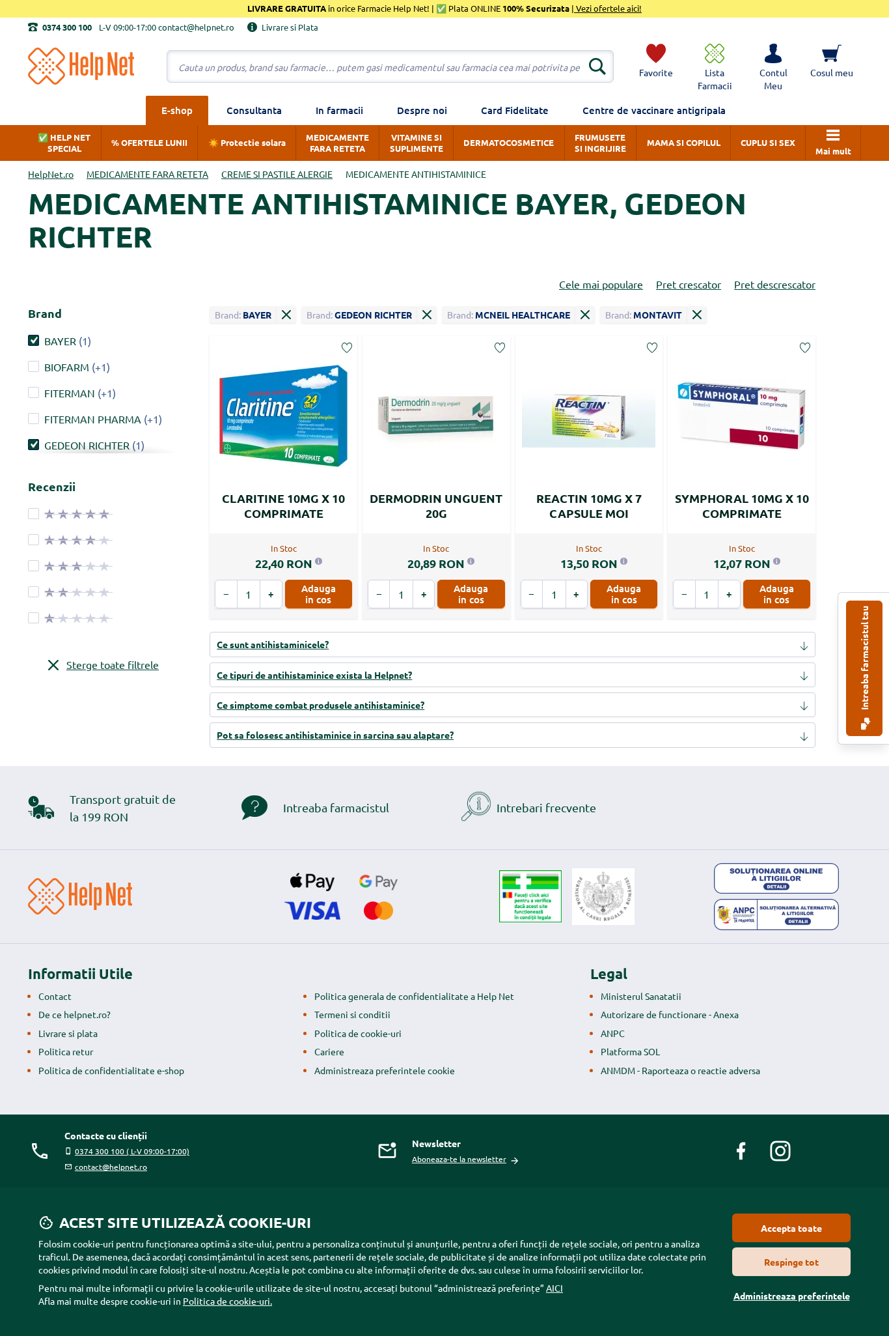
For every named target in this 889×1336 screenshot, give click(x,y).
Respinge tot (791, 1262)
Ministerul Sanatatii (641, 996)
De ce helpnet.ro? (74, 1014)
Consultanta (254, 110)
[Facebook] (741, 1151)
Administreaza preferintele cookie (384, 1070)
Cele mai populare (601, 284)
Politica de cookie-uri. (227, 1301)
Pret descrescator (774, 284)
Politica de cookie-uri (358, 1033)
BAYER (60, 340)
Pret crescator (688, 284)
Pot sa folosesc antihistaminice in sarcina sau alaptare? (335, 735)
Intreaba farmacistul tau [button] (864, 659)
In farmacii (339, 110)
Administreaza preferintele (791, 1295)
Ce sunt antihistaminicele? (273, 644)
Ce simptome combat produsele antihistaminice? (320, 705)
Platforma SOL (630, 1051)
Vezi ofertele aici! (608, 8)
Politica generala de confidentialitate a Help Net (414, 996)
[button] (773, 66)
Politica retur (65, 1051)
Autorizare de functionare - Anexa (670, 1014)
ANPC (613, 1033)
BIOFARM (66, 366)
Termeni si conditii (352, 1014)
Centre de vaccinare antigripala (654, 110)
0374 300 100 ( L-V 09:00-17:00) (132, 1151)
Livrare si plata (68, 1033)
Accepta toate (791, 1228)
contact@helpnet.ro (111, 1166)
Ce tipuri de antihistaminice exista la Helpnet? (314, 675)
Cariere (329, 1051)
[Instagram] (780, 1151)
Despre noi (422, 110)
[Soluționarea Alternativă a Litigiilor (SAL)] (776, 914)
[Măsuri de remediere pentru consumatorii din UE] (776, 878)
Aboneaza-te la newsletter (459, 1159)
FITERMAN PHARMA (92, 418)
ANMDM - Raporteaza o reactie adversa (680, 1070)
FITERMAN (69, 392)
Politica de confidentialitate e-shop (111, 1070)
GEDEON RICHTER (87, 444)
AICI (554, 1288)
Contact (55, 996)
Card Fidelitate (515, 110)
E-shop (177, 110)
